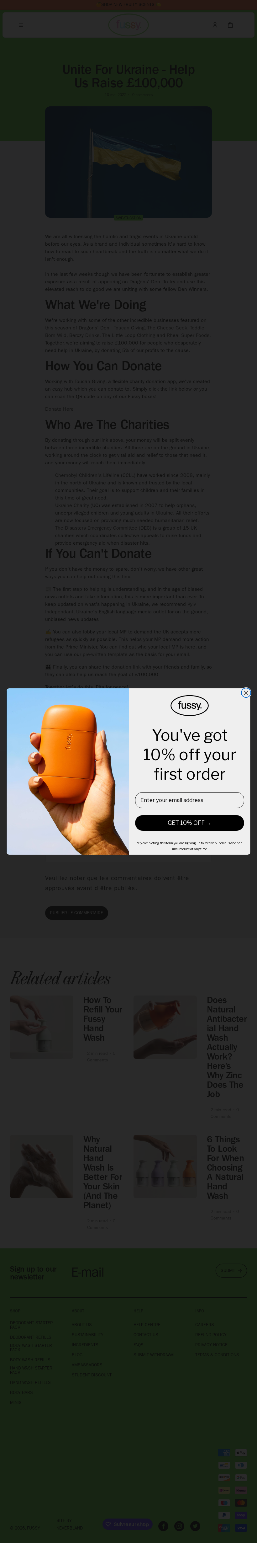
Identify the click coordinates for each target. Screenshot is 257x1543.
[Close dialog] (246, 692)
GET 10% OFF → (190, 823)
